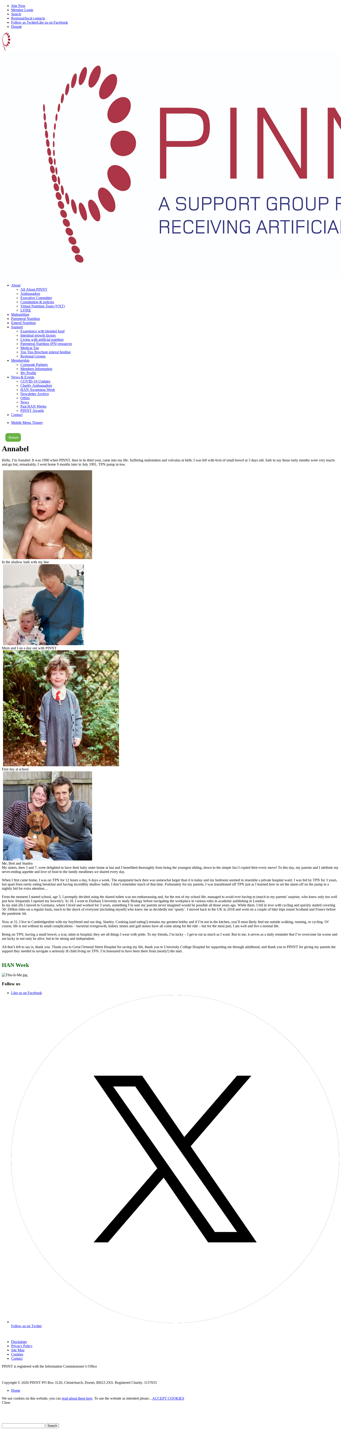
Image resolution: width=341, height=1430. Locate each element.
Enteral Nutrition (23, 323)
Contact (17, 415)
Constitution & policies (37, 302)
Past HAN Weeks (33, 406)
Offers (25, 398)
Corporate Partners (34, 365)
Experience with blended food (42, 331)
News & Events (22, 377)
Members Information (36, 369)
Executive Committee (36, 298)
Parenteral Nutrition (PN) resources (46, 344)
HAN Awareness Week (37, 390)
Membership (20, 360)
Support (17, 327)
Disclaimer (19, 1342)
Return (14, 437)
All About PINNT (33, 289)
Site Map (17, 1350)
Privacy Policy (21, 1346)
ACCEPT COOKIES (168, 1398)
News (24, 402)
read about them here (77, 1398)
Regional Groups (32, 356)
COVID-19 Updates (35, 381)
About (15, 285)
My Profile (28, 373)
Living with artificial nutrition (42, 339)
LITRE (25, 310)
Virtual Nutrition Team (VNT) (42, 306)
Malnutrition (20, 314)
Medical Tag (29, 348)
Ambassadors (30, 294)
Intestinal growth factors (38, 335)
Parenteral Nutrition (25, 319)
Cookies (17, 1354)
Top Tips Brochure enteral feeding (45, 352)
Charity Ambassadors (36, 385)
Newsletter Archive (34, 394)
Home (15, 1390)
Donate (16, 27)
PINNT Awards (32, 410)
